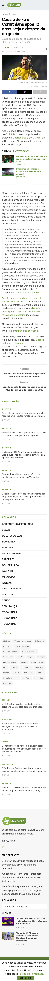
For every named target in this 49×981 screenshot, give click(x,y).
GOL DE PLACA (10, 565)
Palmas (7, 582)
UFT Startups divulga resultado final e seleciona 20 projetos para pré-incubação (23, 865)
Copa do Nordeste (11, 652)
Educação (8, 547)
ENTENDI (25, 977)
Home (4, 14)
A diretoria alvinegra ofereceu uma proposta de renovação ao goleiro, (21, 311)
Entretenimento (13, 553)
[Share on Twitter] (24, 92)
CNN (7, 47)
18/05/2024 (18, 47)
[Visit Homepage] (14, 5)
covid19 (20, 657)
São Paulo (26, 678)
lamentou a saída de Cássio (23, 330)
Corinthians (11, 134)
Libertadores (19, 137)
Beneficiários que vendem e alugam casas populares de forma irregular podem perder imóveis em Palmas (24, 748)
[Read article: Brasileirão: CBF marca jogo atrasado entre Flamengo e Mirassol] (8, 172)
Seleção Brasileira (11, 678)
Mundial (36, 137)
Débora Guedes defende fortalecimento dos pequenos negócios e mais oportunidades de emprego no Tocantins (24, 496)
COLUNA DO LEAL (12, 535)
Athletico (7, 646)
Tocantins (7, 409)
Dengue (30, 657)
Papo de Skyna (11, 588)
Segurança (9, 606)
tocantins (7, 683)
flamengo (24, 662)
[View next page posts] (27, 184)
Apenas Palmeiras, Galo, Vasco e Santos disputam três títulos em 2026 (31, 158)
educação (41, 657)
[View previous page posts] (22, 184)
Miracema (8, 576)
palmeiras (17, 673)
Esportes (12, 14)
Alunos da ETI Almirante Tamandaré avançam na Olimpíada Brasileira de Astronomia (20, 726)
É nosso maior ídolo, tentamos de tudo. (23, 343)
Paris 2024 (28, 673)
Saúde (6, 600)
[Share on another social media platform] (40, 92)
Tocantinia (9, 612)
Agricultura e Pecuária (17, 524)
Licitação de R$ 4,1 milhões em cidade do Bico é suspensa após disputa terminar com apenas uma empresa (23, 455)
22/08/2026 (21, 164)
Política (7, 594)
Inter (5, 667)
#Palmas (6, 641)
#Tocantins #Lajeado (22, 641)
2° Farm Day (40, 641)
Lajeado (7, 571)
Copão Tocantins (29, 652)
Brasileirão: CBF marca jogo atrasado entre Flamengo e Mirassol (29, 171)
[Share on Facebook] (9, 92)
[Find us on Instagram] (3, 847)
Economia (8, 541)
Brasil (6, 530)
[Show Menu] (3, 5)
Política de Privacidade (31, 973)
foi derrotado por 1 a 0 (27, 292)
